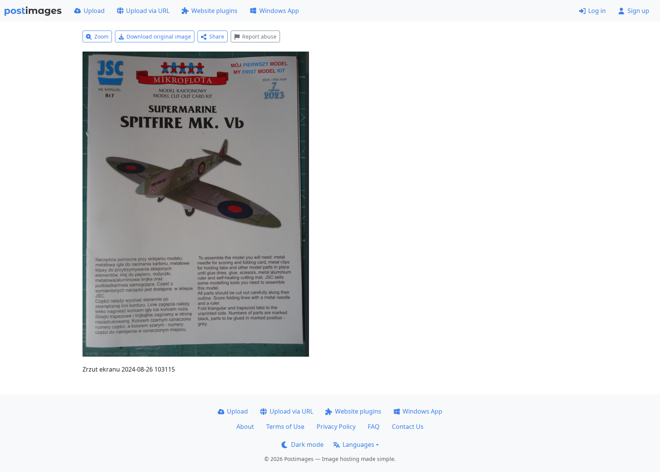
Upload (94, 10)
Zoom (101, 36)
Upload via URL (148, 10)
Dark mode (307, 444)
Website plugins (214, 10)
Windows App (279, 10)
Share (216, 36)
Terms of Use (285, 426)
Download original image (158, 36)
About (245, 426)
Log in (597, 10)
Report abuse (259, 36)
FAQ (374, 426)
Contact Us (408, 426)
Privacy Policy (336, 426)
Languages (358, 444)
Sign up (638, 10)
